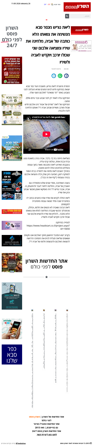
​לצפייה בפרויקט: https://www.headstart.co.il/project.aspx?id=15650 (48, 225)
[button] (46, 19)
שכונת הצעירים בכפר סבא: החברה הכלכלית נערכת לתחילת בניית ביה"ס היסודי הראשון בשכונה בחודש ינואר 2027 (67, 353)
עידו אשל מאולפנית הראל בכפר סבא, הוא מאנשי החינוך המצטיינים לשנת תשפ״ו (44, 341)
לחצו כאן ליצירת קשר (47, 434)
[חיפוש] (67, 16)
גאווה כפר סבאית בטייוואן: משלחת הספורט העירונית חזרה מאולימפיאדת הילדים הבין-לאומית (55, 348)
